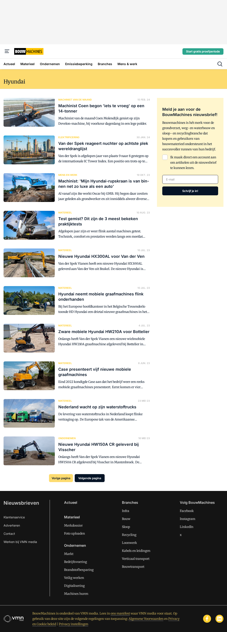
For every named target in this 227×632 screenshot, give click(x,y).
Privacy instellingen (73, 624)
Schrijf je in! (190, 191)
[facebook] (207, 619)
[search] (219, 64)
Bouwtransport (133, 567)
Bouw (126, 519)
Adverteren (12, 525)
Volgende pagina (89, 478)
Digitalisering (74, 586)
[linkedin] (219, 619)
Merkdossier (73, 525)
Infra (125, 511)
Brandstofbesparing (79, 570)
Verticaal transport (135, 559)
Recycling (129, 535)
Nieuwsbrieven (21, 503)
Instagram (187, 519)
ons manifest (120, 613)
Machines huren (76, 594)
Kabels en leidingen (136, 551)
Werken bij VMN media (20, 542)
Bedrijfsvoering (75, 562)
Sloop (126, 527)
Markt (68, 554)
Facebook (187, 511)
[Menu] (7, 51)
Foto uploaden (74, 533)
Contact (9, 533)
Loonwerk (129, 543)
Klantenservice (14, 517)
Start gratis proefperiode (203, 51)
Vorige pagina (61, 478)
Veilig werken (74, 578)
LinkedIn (186, 527)
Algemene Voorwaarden (146, 619)
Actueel (70, 502)
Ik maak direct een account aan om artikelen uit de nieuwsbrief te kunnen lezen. (193, 162)
